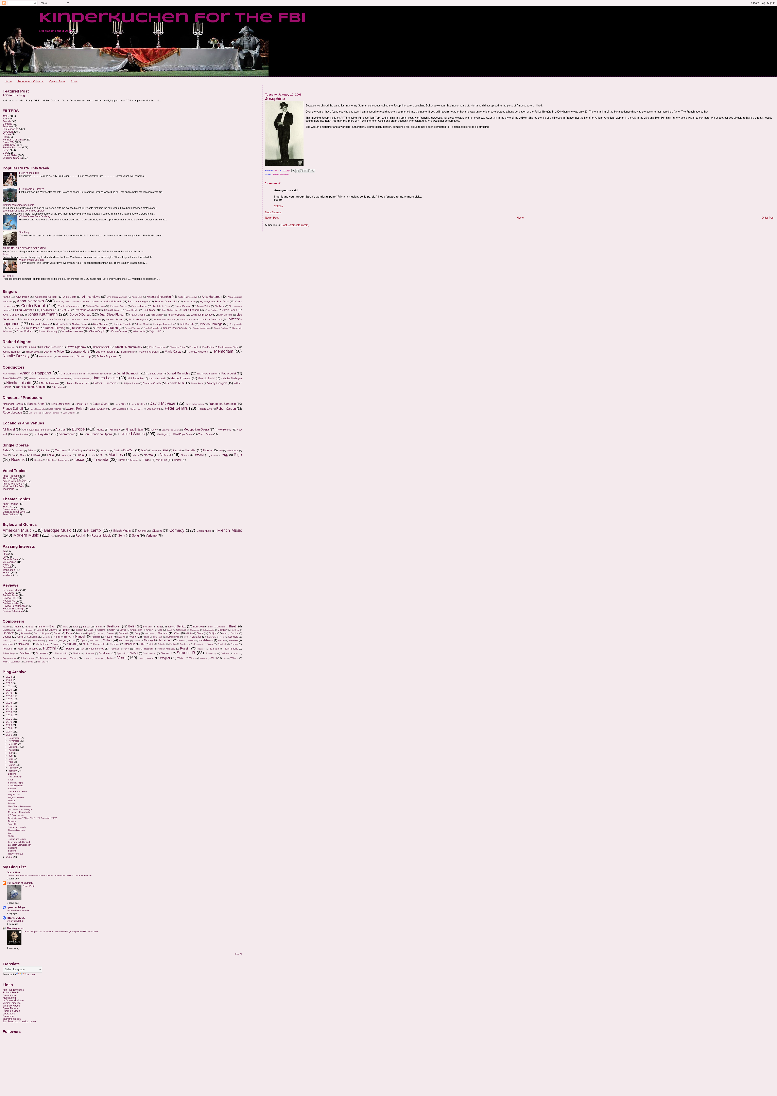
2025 (9, 676)
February (13, 767)
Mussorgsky (99, 644)
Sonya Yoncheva (201, 328)
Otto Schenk (153, 408)
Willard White (139, 331)
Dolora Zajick (203, 306)
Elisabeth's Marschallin (19, 812)
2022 (9, 683)
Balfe (65, 626)
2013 (9, 712)
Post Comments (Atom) (295, 224)
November (14, 741)
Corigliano (181, 630)
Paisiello (161, 644)
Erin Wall (193, 347)
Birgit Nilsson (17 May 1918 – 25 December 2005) (32, 818)
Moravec (57, 644)
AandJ (6, 297)
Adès (30, 626)
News (6, 564)
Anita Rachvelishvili (187, 297)
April (11, 762)
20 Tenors (8, 275)
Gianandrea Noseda (59, 378)
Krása (5, 640)
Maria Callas (173, 351)
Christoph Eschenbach (100, 373)
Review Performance (14, 606)
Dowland (25, 633)
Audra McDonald (112, 301)
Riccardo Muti (174, 383)
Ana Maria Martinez (117, 297)
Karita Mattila (138, 314)
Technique (8, 489)
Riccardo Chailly (152, 383)
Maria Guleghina (138, 319)
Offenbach (129, 644)
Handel (80, 636)
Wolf (5, 661)
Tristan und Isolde (17, 827)
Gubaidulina (33, 637)
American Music (17, 530)
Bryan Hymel (206, 301)
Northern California (13, 139)
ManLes (115, 454)
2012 (9, 715)
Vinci (140, 658)
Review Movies (11, 603)
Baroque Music (57, 530)
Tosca (79, 459)
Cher (10, 779)
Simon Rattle (197, 383)
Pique (214, 455)
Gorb (224, 633)
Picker (210, 644)
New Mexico (224, 429)
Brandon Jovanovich (166, 301)
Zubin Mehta (58, 387)
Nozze (165, 454)
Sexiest (7, 567)
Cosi (116, 450)
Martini (137, 640)
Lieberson (52, 640)
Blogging (12, 774)
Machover (94, 640)
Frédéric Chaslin (37, 378)
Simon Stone (35, 413)
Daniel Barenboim (128, 373)
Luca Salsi (75, 320)
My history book (11, 1005)
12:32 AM (278, 206)
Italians (11, 803)
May (11, 759)
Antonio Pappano (35, 373)
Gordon (234, 633)
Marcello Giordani (149, 351)
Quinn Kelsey (14, 328)
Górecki (46, 637)
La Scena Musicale (13, 1000)
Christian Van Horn (95, 306)
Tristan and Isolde (17, 839)
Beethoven (114, 626)
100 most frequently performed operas (24, 210)
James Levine (105, 378)
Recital (80, 535)
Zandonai (28, 661)
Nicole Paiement (50, 383)
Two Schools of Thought (20, 809)
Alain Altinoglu (9, 374)
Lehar (25, 640)
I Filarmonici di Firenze (31, 189)
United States (10, 155)
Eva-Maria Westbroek (87, 310)
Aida (5, 450)
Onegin (185, 455)
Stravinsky (211, 653)
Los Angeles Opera (171, 430)
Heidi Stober (149, 310)
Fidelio (207, 450)
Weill (214, 658)
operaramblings (16, 907)
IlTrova (35, 455)
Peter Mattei (143, 324)
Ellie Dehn (220, 306)
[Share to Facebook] (309, 171)
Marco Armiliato (180, 378)
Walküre (161, 459)
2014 (9, 709)
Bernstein (198, 626)
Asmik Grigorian (91, 301)
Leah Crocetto (225, 315)
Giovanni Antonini (81, 378)
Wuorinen (15, 661)
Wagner (165, 658)
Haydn (108, 636)
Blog (5, 554)
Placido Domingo (211, 324)
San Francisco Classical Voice (19, 1021)
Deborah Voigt (101, 347)
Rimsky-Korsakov (166, 648)
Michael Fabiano (40, 324)
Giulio (23, 455)
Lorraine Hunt (80, 351)
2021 (9, 686)
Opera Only (9, 145)
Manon (136, 455)
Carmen (60, 450)
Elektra (155, 450)
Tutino (110, 658)
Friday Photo (28, 886)
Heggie (132, 636)
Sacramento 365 (12, 1018)
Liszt (72, 640)
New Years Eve (15, 854)
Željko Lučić (155, 331)
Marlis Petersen (187, 319)
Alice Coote (69, 297)
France (100, 429)
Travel (6, 254)
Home (8, 81)
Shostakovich (61, 653)
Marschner (124, 640)
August (12, 750)
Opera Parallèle (20, 434)
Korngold (233, 636)
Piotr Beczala (187, 324)
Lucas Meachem (92, 319)
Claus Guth (100, 403)
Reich (137, 648)
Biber (210, 627)
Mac (102, 455)
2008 (9, 728)
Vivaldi (150, 658)
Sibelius (76, 653)
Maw (181, 640)
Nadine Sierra (79, 324)
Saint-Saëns (231, 648)
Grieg (20, 637)
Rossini (185, 648)
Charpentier (136, 630)
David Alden (120, 404)
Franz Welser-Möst (13, 378)
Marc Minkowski (157, 378)
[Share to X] (305, 171)
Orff (143, 644)
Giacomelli (149, 633)
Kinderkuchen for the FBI (172, 18)
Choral (142, 530)
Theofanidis (60, 658)
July (11, 753)
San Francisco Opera (98, 434)
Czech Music (204, 530)
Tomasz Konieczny (48, 331)
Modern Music (26, 535)
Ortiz (151, 644)
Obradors (114, 644)
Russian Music (101, 535)
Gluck (200, 633)
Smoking (24, 232)
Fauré (69, 633)
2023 (9, 680)
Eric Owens (47, 310)
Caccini (79, 630)
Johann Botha (32, 352)
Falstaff (177, 450)
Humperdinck (172, 637)
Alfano (41, 626)
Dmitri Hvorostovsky (128, 347)
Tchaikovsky (27, 658)
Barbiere (45, 450)
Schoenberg (9, 653)
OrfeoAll (198, 455)
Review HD (9, 600)
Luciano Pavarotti (105, 351)
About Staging (10, 504)
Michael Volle (61, 324)
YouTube (8, 575)
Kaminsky (211, 637)
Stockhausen (149, 653)
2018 (9, 696)
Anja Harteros (211, 296)
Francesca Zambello (222, 403)
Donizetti (8, 633)
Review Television (281, 174)
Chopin (149, 630)
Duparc (46, 633)
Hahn (57, 636)
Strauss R (186, 653)
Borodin (40, 630)
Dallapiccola (208, 630)
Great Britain (134, 429)
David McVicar (163, 403)
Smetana (89, 653)
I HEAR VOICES (16, 917)
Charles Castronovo (69, 306)
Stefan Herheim (52, 413)
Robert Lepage (12, 412)
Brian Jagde (189, 301)
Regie (6, 150)
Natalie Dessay (16, 356)
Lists (5, 137)
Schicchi (50, 460)
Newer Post (272, 217)
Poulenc (7, 648)
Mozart (71, 643)
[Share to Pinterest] (313, 171)
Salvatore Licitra (65, 356)
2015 (9, 706)
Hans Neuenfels (37, 409)
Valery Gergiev (217, 383)
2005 (9, 857)
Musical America (12, 1003)
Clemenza (104, 450)
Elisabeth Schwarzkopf (19, 845)
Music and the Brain (13, 486)
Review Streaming (13, 608)
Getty (137, 633)
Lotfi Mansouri (119, 409)
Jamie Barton (229, 310)
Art (4, 551)
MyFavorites (9, 562)
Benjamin (147, 626)
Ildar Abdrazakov (170, 310)
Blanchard (8, 630)
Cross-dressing (11, 509)
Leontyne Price (54, 351)
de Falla (41, 661)
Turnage (99, 658)
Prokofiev (33, 648)
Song (135, 535)
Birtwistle (221, 627)
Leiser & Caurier (98, 408)
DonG (144, 450)
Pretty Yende (235, 324)
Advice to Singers (12, 483)
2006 (9, 735)
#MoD (6, 116)
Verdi (121, 657)
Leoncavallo (38, 640)
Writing (6, 572)
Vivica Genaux (119, 331)
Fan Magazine (10, 129)
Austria (60, 429)
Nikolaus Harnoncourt (77, 383)
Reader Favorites (12, 147)
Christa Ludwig (27, 347)
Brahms (53, 629)
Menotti (221, 640)
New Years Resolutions (19, 806)
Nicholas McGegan (231, 378)
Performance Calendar (30, 81)
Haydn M (120, 637)
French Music (229, 530)
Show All (238, 954)
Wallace (181, 658)
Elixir (166, 450)
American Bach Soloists (36, 429)
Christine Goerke (118, 306)
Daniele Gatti (155, 373)
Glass (177, 633)
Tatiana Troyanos (106, 356)
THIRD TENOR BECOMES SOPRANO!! (24, 248)
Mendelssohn (205, 640)
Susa (236, 653)
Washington (162, 434)
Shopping (12, 848)
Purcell (70, 648)
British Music (122, 530)
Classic (157, 530)
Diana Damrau (183, 306)
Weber (192, 658)
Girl (14, 455)
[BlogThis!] (301, 171)
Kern (222, 637)
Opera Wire (13, 872)
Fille (221, 450)
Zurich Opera (205, 434)
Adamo (6, 626)
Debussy (222, 629)
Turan (146, 459)
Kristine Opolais (176, 314)
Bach (52, 626)
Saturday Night (15, 782)
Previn (20, 648)
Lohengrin (66, 455)
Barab (75, 626)
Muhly (86, 644)
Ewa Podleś (208, 347)
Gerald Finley (111, 310)
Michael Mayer (136, 409)
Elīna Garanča (24, 309)
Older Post (768, 217)
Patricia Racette (122, 324)
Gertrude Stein (11, 559)
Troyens (134, 460)
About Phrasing (11, 475)
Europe (7, 126)
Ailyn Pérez (22, 297)
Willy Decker (69, 412)
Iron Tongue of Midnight (20, 883)
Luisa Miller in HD (29, 173)
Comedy (7, 123)
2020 (9, 689)
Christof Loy (81, 404)
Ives (186, 637)
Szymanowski (9, 658)
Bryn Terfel (223, 301)
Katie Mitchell (54, 409)
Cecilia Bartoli (33, 305)
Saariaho (214, 648)
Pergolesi (198, 644)
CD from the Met (16, 815)
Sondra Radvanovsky (175, 328)
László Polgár (128, 352)
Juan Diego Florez (112, 314)
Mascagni (149, 640)
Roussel (201, 649)
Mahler (107, 640)
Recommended (11, 590)
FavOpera (8, 131)
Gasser (110, 633)
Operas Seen (57, 81)
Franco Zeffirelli (13, 408)
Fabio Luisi (228, 373)
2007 (9, 731)
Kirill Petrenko (135, 378)
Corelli (169, 630)
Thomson (87, 658)
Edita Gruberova (157, 347)
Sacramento (67, 434)
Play (53, 536)
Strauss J (166, 653)
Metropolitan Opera (196, 429)
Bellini (132, 626)
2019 (9, 693)
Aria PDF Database (13, 990)
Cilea (159, 630)
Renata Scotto (46, 356)
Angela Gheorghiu (159, 296)
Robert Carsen (226, 408)
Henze (145, 637)
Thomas (74, 658)
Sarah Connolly (151, 328)
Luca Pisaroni (55, 319)
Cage (90, 630)
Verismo (151, 535)
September (14, 747)
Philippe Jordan (131, 383)
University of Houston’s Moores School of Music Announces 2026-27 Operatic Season (49, 875)
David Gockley (138, 404)
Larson (15, 640)
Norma (148, 455)
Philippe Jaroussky (163, 324)
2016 (9, 702)
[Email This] (297, 171)
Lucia (80, 455)
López (83, 640)
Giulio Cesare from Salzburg (34, 216)
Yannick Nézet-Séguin (30, 386)
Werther (178, 460)
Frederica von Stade (228, 347)
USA (5, 152)
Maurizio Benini (206, 378)
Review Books (10, 595)
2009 (9, 725)
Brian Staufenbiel (60, 404)
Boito (19, 630)
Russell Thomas (132, 328)
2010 (9, 722)
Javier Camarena (12, 314)
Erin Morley (65, 310)
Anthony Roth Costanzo (67, 302)
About (74, 81)
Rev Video (8, 592)
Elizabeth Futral (177, 347)
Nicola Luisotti (18, 383)
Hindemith (157, 637)
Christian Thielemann (73, 373)
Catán (112, 630)
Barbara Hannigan (138, 301)
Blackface (8, 506)
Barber (86, 626)
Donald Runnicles (178, 373)
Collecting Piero (15, 785)
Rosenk (18, 459)
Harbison (95, 637)
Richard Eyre (205, 408)
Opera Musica (10, 1008)
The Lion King (14, 776)
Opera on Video (11, 1011)
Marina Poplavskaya (164, 319)
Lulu (93, 455)
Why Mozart (14, 794)
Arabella (19, 450)
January (13, 771)
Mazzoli (191, 640)
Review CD (9, 598)
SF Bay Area (42, 434)
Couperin (194, 630)
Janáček (196, 636)
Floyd (89, 633)
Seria (121, 535)
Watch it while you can (31, 259)
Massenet (165, 640)
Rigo (238, 454)
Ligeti (63, 640)
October (13, 744)
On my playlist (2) (15, 921)
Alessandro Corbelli (46, 297)
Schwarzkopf (84, 356)
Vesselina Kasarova (72, 331)
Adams (17, 626)
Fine (80, 633)
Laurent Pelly (74, 408)
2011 (9, 718)
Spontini (121, 653)
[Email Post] (293, 170)
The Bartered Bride (17, 791)
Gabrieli (99, 633)
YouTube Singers (12, 158)
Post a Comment (273, 212)
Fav (5, 556)
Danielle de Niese (162, 306)
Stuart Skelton (221, 328)
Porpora (234, 644)
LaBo (50, 455)
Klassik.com (9, 997)
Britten (66, 629)
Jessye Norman (11, 351)
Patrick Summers (105, 383)
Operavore (8, 1016)
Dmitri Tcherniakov (195, 404)
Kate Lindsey (157, 315)
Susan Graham (24, 331)
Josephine (13, 824)
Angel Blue (137, 297)
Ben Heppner (9, 347)
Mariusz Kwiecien (198, 351)
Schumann (42, 653)
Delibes (235, 630)
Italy (153, 429)
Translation (9, 570)
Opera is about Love (14, 511)
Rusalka (38, 460)
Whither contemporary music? (19, 205)
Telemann (45, 658)
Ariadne (32, 450)
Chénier (90, 450)
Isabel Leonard (191, 310)
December (14, 738)
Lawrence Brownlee (202, 314)
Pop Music (64, 535)
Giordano (163, 633)
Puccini (49, 648)
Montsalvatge (42, 644)
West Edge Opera (183, 434)
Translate (29, 974)
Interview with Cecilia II (19, 842)
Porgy (224, 455)
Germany (115, 429)
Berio (170, 626)
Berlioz (181, 626)
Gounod (7, 636)
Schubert (25, 653)
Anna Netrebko (30, 301)
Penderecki (185, 644)
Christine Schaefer (50, 347)
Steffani (134, 653)
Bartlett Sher (35, 403)
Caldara (101, 630)
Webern (203, 658)
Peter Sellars (176, 408)
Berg (159, 626)
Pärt (82, 648)
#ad (5, 118)
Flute (5, 455)
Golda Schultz (131, 310)
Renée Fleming (55, 328)
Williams (234, 658)
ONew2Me (8, 142)
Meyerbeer (8, 644)
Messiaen (233, 640)
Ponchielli (222, 644)
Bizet (232, 626)
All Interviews (91, 296)
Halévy (67, 637)
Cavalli (123, 630)
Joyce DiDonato (80, 314)
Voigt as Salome (16, 797)
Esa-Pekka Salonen (207, 373)
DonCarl (128, 450)
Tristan (121, 460)
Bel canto (92, 530)
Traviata (101, 459)
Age (10, 833)
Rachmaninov (96, 648)
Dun (36, 633)
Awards (7, 121)
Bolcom (29, 630)
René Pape (32, 328)
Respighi (148, 648)
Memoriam (223, 351)
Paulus (172, 644)
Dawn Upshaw (76, 347)
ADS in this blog (14, 95)
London (11, 800)
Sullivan (225, 653)
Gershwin (124, 633)
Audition (12, 788)
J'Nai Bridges (211, 310)
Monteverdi (24, 644)
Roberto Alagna (81, 328)
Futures (7, 134)
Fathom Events (11, 992)
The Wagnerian (15, 928)
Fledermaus (232, 450)
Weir (225, 658)
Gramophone (10, 995)
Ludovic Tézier (114, 319)
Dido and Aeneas (16, 830)
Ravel (126, 648)
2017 (9, 699)
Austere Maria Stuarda (18, 910)
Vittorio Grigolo (97, 331)
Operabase (9, 1013)
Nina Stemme (100, 324)
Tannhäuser (64, 460)
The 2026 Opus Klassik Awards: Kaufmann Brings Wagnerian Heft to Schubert (60, 931)
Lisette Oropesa (32, 319)
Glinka (189, 633)
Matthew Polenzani (211, 319)
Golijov (213, 633)
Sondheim (104, 653)
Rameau (114, 648)
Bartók (99, 626)
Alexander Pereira (13, 404)
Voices (11, 836)
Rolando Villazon (107, 328)
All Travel (9, 429)
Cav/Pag (77, 450)
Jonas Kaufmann (42, 314)
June (11, 756)
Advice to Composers (14, 481)
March (12, 765)
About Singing (10, 478)
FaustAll (190, 450)
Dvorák (58, 633)
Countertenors (139, 306)
